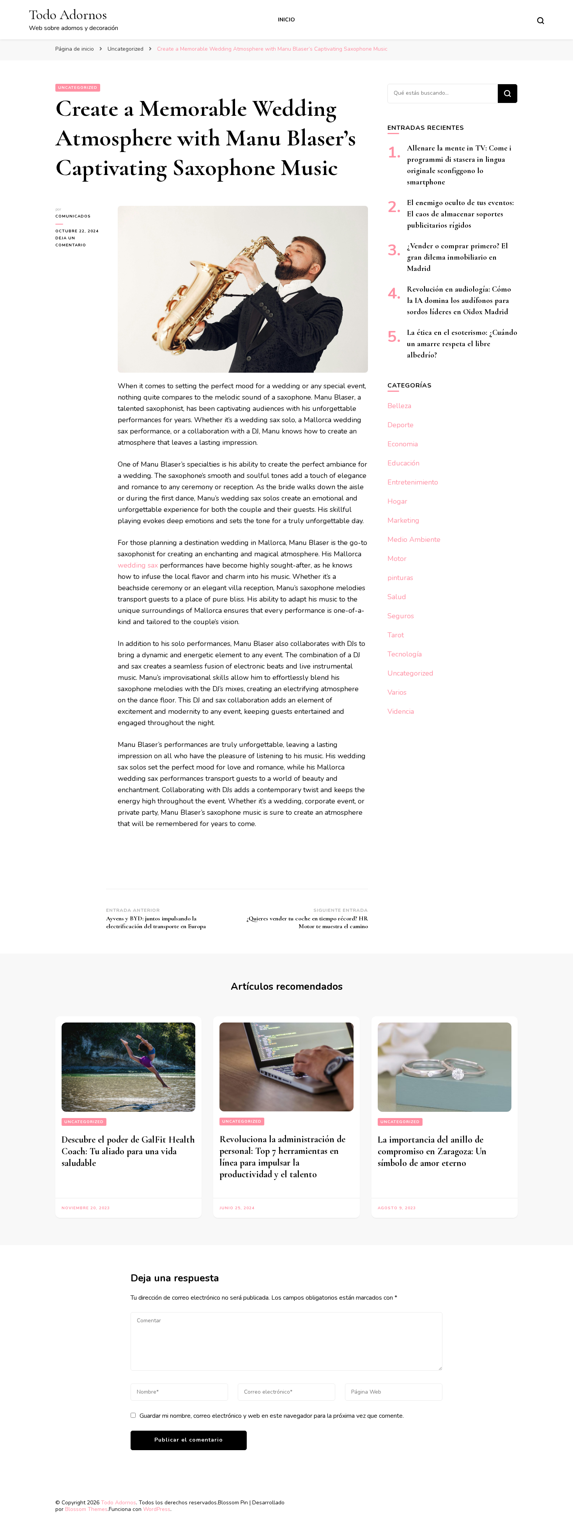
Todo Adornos (68, 14)
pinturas (400, 577)
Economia (402, 444)
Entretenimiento (412, 482)
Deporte (400, 425)
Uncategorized (77, 87)
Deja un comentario (80, 242)
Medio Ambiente (413, 539)
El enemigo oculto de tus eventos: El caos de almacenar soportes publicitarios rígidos (460, 214)
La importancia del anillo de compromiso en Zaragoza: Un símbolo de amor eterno (432, 1151)
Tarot (395, 635)
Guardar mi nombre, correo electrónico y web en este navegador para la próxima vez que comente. (272, 1416)
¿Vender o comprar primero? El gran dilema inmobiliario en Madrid (457, 257)
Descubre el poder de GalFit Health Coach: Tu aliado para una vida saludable (128, 1151)
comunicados (73, 216)
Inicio (286, 19)
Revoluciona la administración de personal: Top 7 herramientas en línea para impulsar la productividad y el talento (282, 1157)
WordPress (156, 1509)
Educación (403, 463)
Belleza (399, 405)
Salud (396, 597)
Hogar (397, 501)
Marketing (403, 520)
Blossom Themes (86, 1509)
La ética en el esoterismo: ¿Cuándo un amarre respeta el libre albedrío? (462, 344)
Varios (397, 692)
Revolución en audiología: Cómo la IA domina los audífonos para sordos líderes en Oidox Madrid (459, 301)
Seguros (400, 616)
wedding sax (138, 565)
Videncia (400, 711)
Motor (397, 558)
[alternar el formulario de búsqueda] (540, 20)
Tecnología (404, 654)
